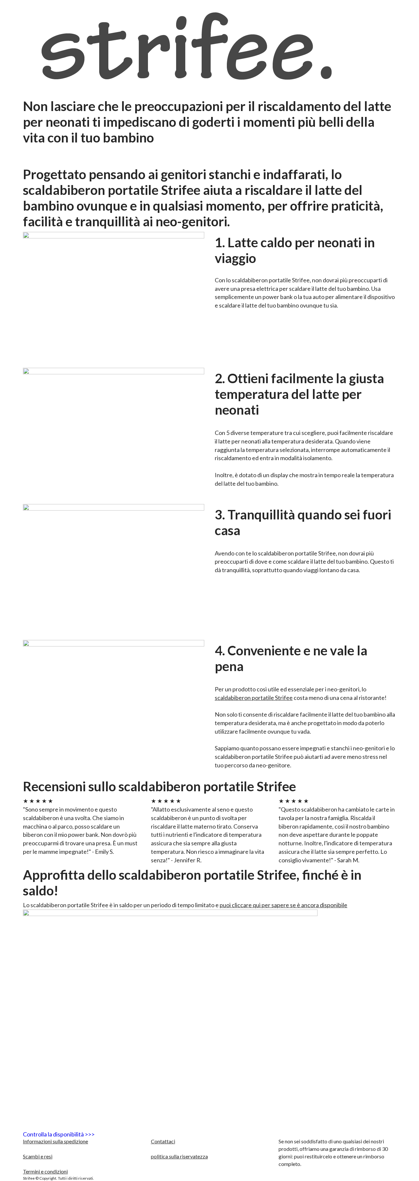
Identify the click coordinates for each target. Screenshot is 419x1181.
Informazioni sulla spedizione (55, 1141)
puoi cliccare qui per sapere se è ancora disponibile (283, 905)
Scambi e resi (37, 1156)
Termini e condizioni (45, 1171)
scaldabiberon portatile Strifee (254, 697)
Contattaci (163, 1141)
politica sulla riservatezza (179, 1156)
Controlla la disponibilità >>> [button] (59, 1134)
